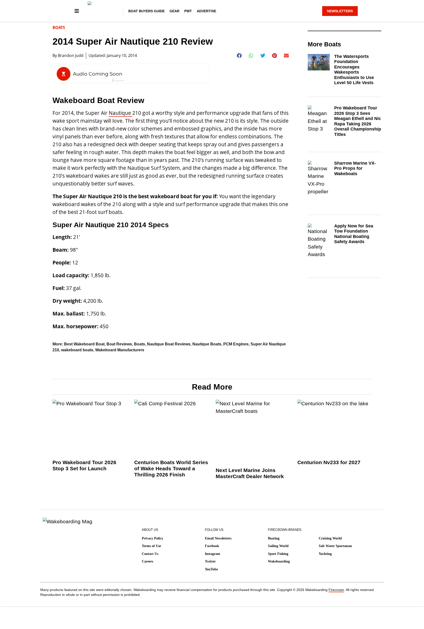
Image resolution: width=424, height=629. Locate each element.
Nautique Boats (206, 344)
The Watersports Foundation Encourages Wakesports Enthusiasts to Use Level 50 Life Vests (354, 69)
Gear (174, 11)
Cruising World (330, 538)
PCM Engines (236, 344)
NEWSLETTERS (340, 11)
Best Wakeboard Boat (84, 344)
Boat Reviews (119, 344)
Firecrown (336, 590)
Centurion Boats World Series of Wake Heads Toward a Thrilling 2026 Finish (171, 468)
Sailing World (278, 546)
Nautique (120, 112)
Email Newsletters (218, 538)
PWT (188, 11)
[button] (239, 55)
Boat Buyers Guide (146, 11)
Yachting (325, 554)
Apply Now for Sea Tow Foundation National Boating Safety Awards (353, 233)
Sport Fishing (278, 554)
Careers (147, 561)
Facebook (212, 546)
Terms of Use (151, 546)
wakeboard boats (77, 350)
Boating (273, 538)
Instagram (212, 554)
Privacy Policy (152, 538)
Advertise (206, 11)
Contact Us (150, 554)
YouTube (211, 569)
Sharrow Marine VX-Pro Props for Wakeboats (355, 168)
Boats (59, 27)
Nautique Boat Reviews (168, 344)
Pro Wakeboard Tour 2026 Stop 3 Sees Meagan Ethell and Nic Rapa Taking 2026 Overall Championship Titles (357, 121)
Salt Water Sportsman (335, 546)
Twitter (210, 561)
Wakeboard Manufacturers (119, 350)
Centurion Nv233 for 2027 (328, 462)
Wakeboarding (279, 561)
